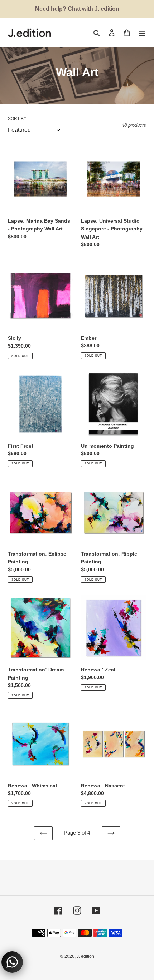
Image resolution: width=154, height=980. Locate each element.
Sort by (17, 118)
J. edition (85, 956)
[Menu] (141, 32)
